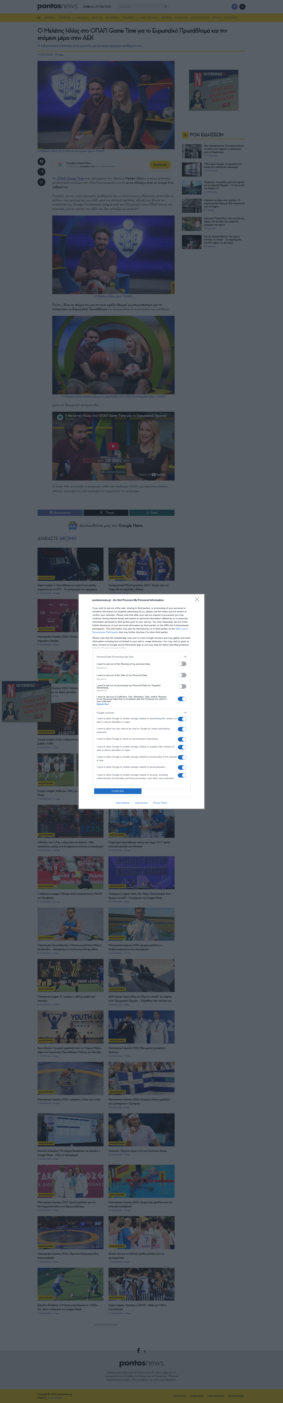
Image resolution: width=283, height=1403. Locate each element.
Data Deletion (123, 802)
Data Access (141, 802)
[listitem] (141, 656)
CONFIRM (118, 791)
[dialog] (141, 701)
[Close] (198, 600)
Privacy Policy (160, 802)
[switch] (182, 664)
